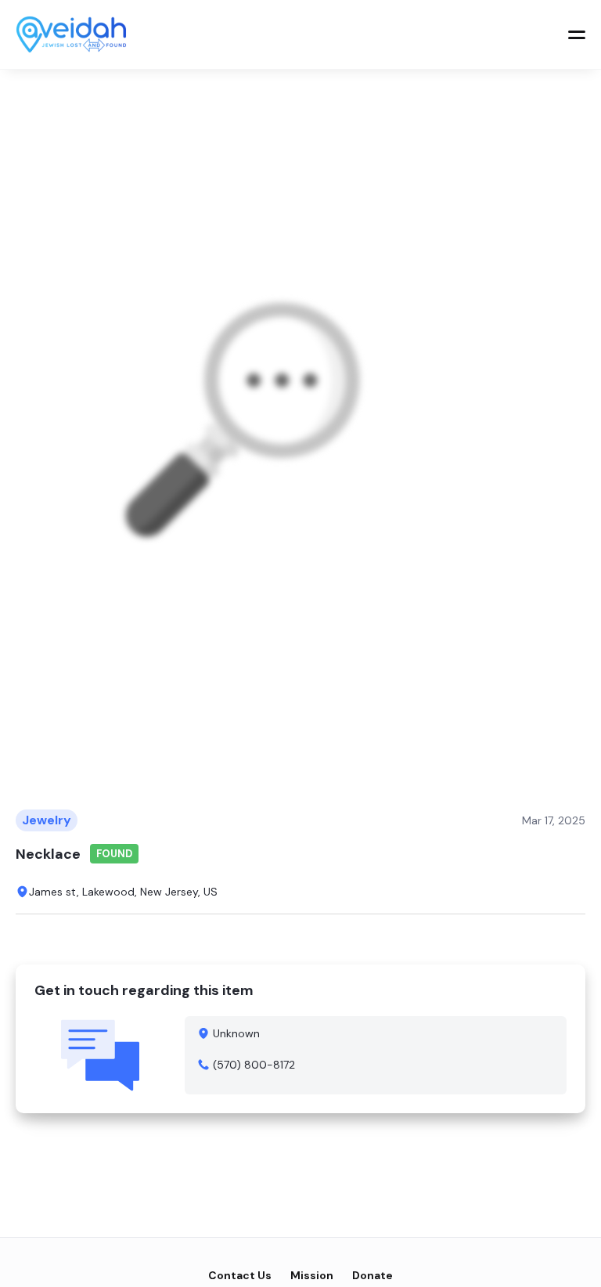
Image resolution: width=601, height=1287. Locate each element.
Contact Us (240, 1275)
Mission (311, 1275)
